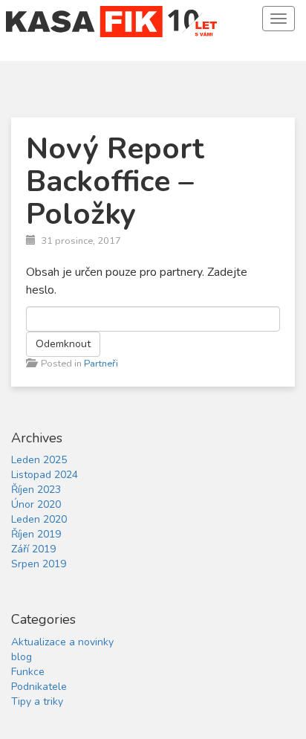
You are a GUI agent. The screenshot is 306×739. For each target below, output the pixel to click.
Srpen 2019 (38, 564)
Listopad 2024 (44, 475)
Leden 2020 (39, 519)
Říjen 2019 (36, 534)
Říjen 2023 (36, 490)
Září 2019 (33, 549)
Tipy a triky (37, 701)
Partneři (101, 363)
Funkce (28, 672)
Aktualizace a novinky (62, 642)
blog (21, 657)
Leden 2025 (39, 460)
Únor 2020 (36, 504)
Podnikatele (39, 687)
